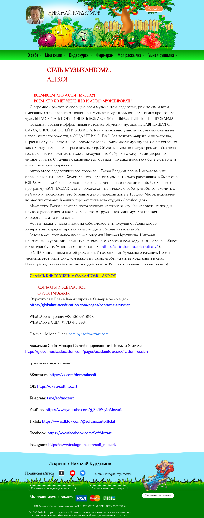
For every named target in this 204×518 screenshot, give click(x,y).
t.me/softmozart (60, 398)
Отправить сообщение (158, 495)
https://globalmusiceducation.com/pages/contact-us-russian (80, 305)
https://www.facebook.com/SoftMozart (80, 433)
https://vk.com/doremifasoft (73, 374)
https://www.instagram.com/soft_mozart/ (82, 444)
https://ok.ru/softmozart (57, 386)
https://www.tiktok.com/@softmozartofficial (78, 421)
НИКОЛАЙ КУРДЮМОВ (74, 13)
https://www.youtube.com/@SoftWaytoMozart (84, 409)
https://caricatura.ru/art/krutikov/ (130, 246)
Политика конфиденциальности (52, 488)
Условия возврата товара (107, 488)
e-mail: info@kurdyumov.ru (113, 474)
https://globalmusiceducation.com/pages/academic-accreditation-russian (86, 351)
